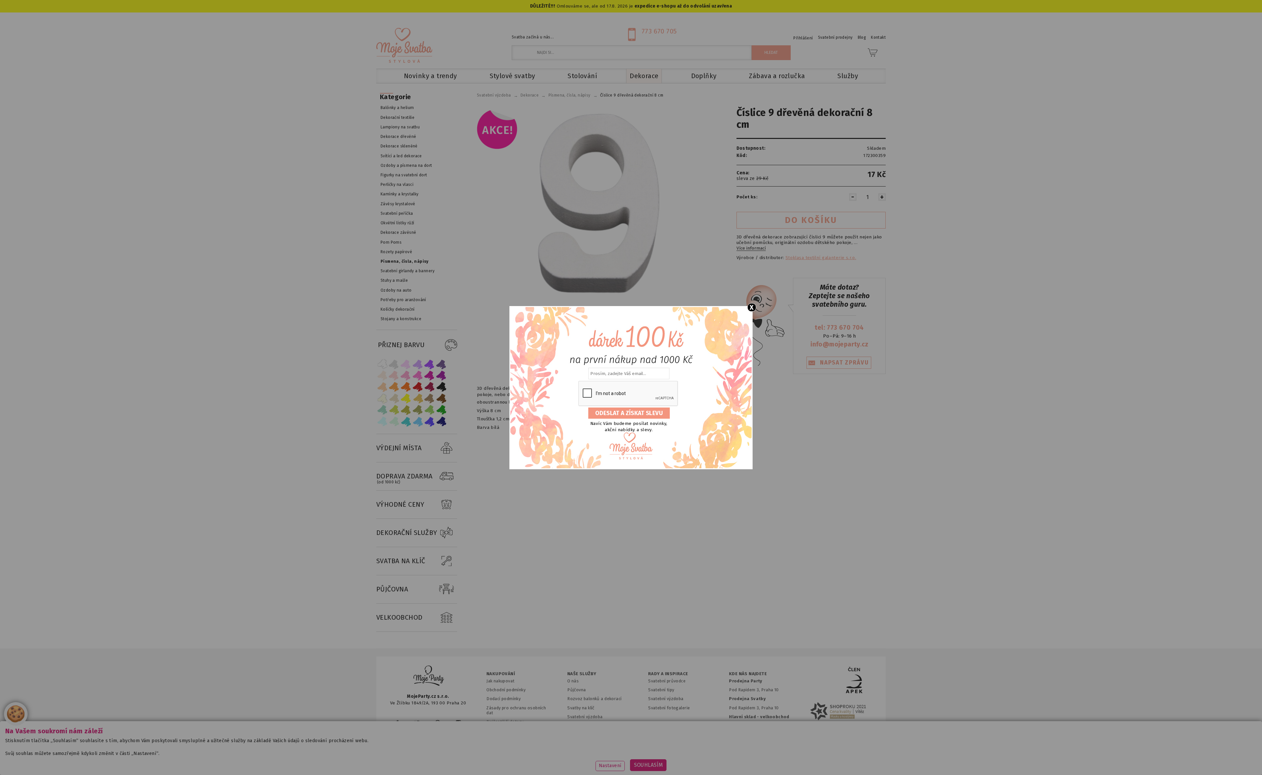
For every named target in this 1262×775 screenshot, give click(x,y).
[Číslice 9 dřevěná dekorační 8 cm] (595, 203)
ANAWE (692, 771)
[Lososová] (382, 375)
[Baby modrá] (382, 421)
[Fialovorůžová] (441, 364)
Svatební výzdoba (585, 716)
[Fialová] (417, 364)
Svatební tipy (661, 689)
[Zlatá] (417, 398)
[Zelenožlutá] (394, 410)
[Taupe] (394, 398)
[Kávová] (429, 398)
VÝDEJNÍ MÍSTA (399, 448)
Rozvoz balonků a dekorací (594, 698)
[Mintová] (394, 421)
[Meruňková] (394, 387)
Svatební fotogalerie (669, 707)
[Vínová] (429, 387)
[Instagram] (458, 722)
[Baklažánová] (441, 375)
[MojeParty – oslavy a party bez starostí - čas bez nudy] (404, 45)
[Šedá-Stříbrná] (394, 364)
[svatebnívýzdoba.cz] (429, 676)
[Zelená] (441, 410)
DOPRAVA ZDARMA (404, 478)
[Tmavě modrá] (441, 421)
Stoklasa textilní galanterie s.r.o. (820, 257)
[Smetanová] (382, 398)
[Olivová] (406, 410)
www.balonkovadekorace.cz (688, 760)
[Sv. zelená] (429, 410)
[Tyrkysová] (406, 421)
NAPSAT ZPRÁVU (844, 362)
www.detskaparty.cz (620, 760)
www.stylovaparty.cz (820, 760)
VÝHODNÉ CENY (400, 504)
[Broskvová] (382, 387)
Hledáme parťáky (584, 725)
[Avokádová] (417, 410)
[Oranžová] (406, 387)
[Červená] (417, 387)
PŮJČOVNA (392, 589)
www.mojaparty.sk (494, 760)
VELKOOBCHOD (399, 617)
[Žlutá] (406, 398)
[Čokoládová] (441, 398)
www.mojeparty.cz (439, 760)
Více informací (751, 248)
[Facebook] (397, 722)
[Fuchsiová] (417, 375)
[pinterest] (437, 722)
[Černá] (441, 387)
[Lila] (406, 364)
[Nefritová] (382, 410)
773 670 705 (659, 31)
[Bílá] (382, 364)
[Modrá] (429, 421)
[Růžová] (406, 375)
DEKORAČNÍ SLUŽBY (406, 533)
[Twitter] (417, 722)
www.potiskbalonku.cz (758, 760)
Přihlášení (803, 38)
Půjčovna (576, 689)
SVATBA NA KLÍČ (400, 561)
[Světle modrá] (417, 421)
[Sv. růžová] (394, 375)
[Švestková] (429, 364)
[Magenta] (429, 375)
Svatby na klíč (581, 707)
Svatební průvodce (667, 680)
